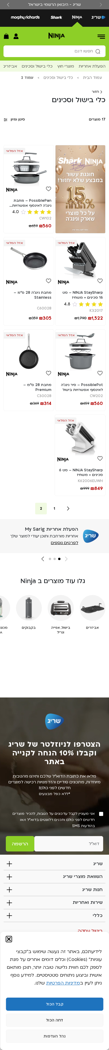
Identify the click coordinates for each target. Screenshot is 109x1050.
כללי (98, 915)
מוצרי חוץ (65, 66)
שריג (98, 863)
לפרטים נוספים (64, 543)
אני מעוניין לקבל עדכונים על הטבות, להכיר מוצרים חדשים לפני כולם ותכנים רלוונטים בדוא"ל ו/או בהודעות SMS (53, 819)
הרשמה (20, 844)
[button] (9, 939)
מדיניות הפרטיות (63, 983)
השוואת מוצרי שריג (83, 876)
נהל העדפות (54, 1036)
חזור (96, 91)
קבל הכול (54, 1004)
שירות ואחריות (88, 902)
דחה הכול (54, 1020)
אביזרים (9, 66)
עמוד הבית (92, 77)
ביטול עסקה (90, 931)
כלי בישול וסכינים (37, 66)
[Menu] (102, 36)
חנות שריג (92, 889)
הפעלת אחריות (92, 66)
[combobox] (54, 51)
